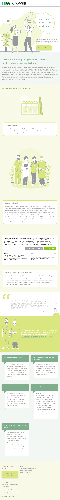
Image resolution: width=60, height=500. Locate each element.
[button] (34, 248)
